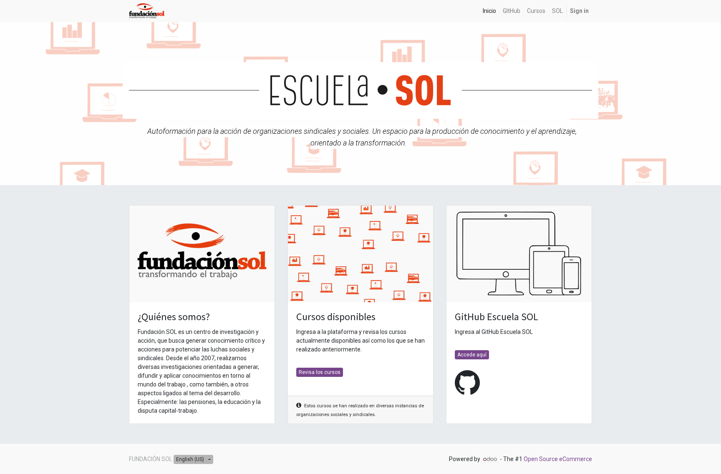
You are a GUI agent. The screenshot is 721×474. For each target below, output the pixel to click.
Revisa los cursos (319, 372)
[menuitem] (489, 11)
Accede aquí (472, 355)
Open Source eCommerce (558, 459)
